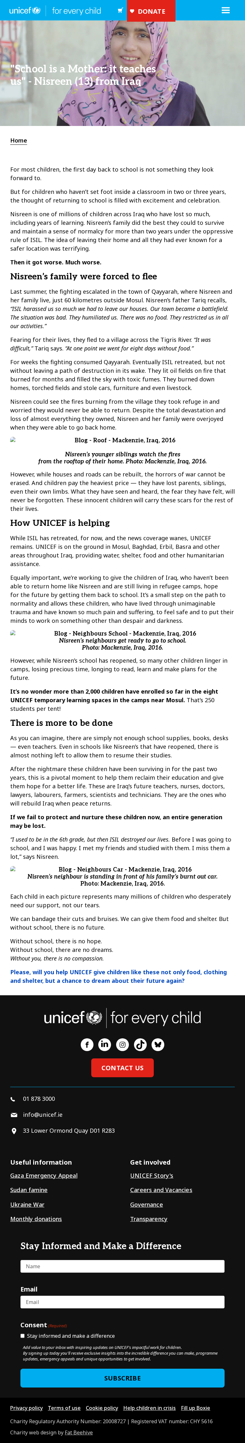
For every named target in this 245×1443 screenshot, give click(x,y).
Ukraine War (27, 1204)
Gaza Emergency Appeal (44, 1175)
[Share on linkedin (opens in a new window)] (104, 1044)
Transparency (148, 1219)
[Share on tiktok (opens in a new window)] (140, 1044)
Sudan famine (29, 1190)
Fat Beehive (79, 1432)
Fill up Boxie (195, 1407)
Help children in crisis (149, 1407)
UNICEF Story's (152, 1175)
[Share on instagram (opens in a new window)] (122, 1044)
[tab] (22, 140)
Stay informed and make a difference (71, 1335)
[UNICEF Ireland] (53, 10)
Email (29, 1289)
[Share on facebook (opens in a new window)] (87, 1044)
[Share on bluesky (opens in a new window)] (158, 1044)
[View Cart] (120, 10)
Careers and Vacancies (161, 1190)
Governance (146, 1204)
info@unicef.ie (43, 1114)
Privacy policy (26, 1407)
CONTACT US (122, 1068)
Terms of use (64, 1407)
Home (18, 140)
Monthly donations (36, 1219)
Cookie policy (102, 1407)
